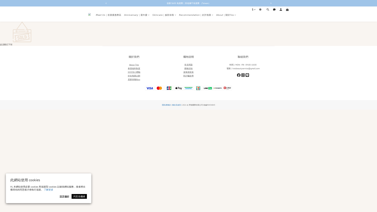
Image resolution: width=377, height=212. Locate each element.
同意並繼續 (79, 196)
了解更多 (48, 189)
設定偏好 (64, 196)
